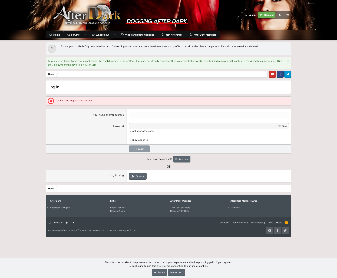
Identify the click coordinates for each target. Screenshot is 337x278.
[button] (287, 15)
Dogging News (117, 211)
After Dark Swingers (60, 207)
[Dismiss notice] (287, 61)
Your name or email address (108, 114)
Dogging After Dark (179, 211)
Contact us (224, 222)
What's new (102, 34)
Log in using (117, 175)
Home (56, 34)
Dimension (57, 222)
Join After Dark (174, 34)
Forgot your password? (141, 131)
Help (271, 222)
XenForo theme (117, 230)
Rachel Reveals (117, 207)
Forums (75, 34)
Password (118, 126)
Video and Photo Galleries (139, 34)
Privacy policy (258, 222)
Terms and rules (240, 222)
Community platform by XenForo (76, 230)
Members (235, 207)
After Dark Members (205, 34)
